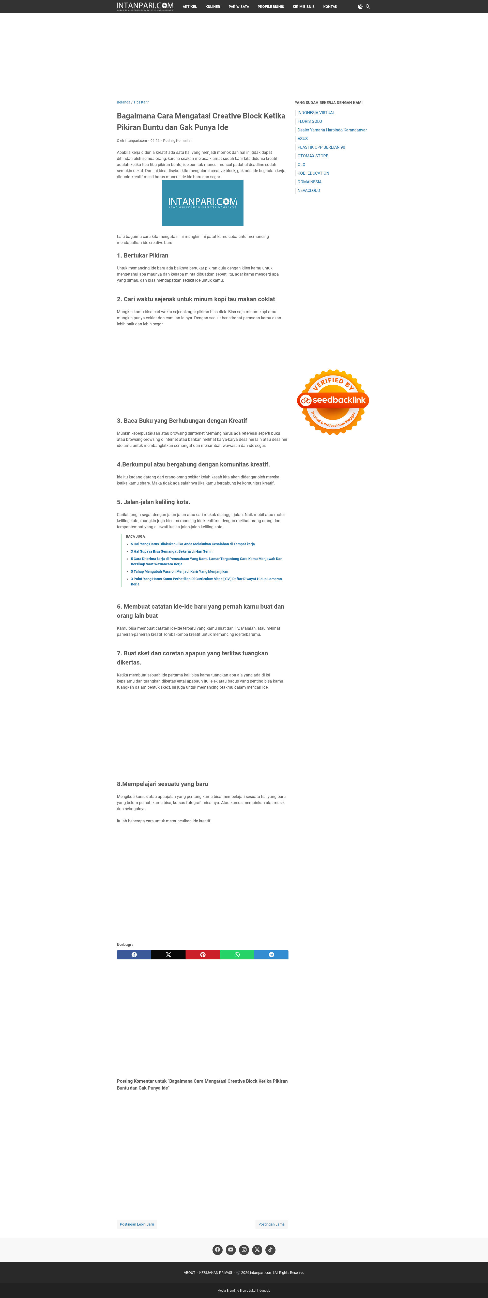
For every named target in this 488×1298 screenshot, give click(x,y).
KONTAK (330, 7)
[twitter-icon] (257, 1250)
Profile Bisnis (271, 7)
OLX (301, 164)
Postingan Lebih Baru (137, 1224)
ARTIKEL (190, 7)
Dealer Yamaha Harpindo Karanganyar (332, 130)
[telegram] (271, 954)
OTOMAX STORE (313, 156)
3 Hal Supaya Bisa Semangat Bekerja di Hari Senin (171, 551)
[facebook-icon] (217, 1250)
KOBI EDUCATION (313, 173)
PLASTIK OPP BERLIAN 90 (321, 147)
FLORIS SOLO (310, 121)
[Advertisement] (244, 56)
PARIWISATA (239, 7)
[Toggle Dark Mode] (360, 7)
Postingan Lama (271, 1224)
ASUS (303, 138)
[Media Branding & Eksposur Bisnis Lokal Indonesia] (145, 6)
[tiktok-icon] (270, 1250)
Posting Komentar (177, 141)
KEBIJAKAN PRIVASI (215, 1273)
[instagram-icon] (244, 1250)
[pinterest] (203, 954)
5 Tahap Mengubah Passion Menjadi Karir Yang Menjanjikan (179, 571)
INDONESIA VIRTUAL (316, 112)
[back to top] (478, 1286)
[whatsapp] (237, 954)
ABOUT (189, 1273)
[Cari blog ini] (368, 7)
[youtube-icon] (231, 1250)
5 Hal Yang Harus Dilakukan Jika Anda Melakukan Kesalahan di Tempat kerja (193, 544)
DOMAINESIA (310, 181)
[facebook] (134, 954)
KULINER (213, 7)
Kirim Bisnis (304, 7)
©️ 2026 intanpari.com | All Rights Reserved (270, 1273)
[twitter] (168, 954)
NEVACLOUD (309, 190)
